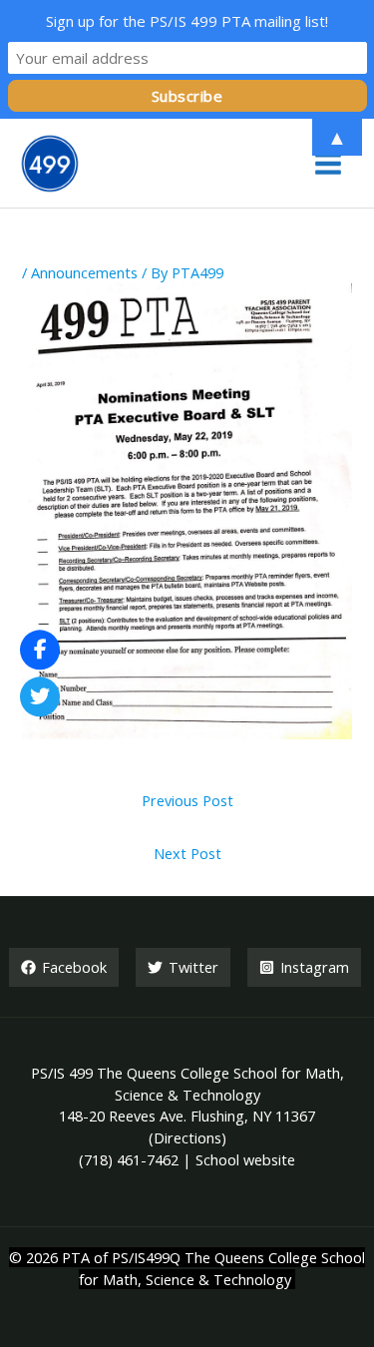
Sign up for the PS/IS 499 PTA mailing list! (187, 21)
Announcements (84, 272)
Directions (187, 1137)
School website (245, 1159)
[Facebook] (40, 650)
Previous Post (187, 800)
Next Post (187, 853)
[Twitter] (40, 697)
